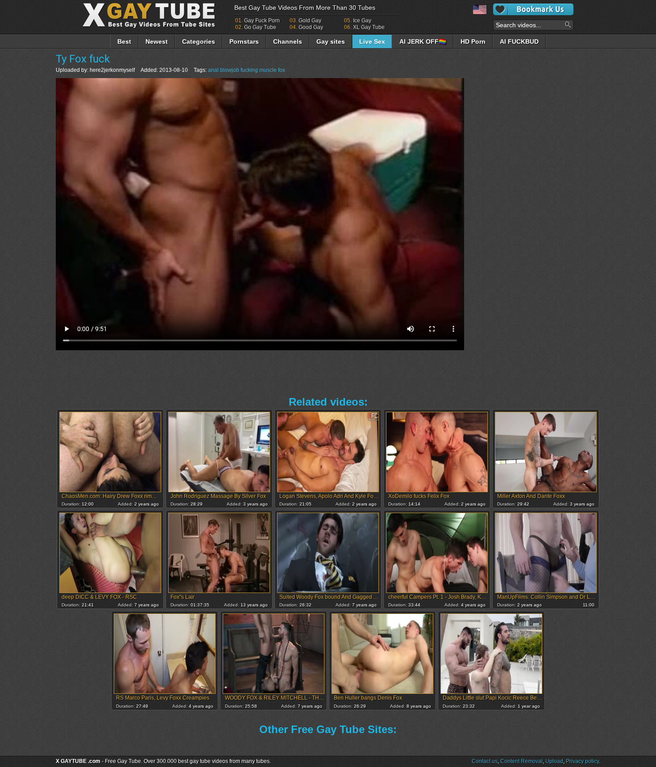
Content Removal (521, 761)
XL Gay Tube (369, 27)
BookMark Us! (533, 9)
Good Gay (311, 27)
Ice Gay (362, 20)
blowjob (229, 70)
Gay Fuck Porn (262, 20)
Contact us (485, 761)
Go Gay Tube (260, 27)
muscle (268, 70)
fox (281, 70)
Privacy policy (582, 761)
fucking (249, 70)
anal (213, 70)
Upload (554, 761)
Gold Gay (310, 20)
